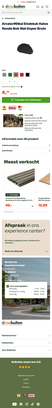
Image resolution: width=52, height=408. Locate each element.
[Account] (42, 6)
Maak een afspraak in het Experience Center (33, 124)
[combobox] (26, 12)
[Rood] (21, 74)
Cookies (26, 379)
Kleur (4, 70)
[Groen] (10, 74)
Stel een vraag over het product (36, 120)
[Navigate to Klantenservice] (37, 6)
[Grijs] (4, 74)
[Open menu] (3, 6)
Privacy (26, 383)
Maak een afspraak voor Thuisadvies (33, 129)
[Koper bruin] (16, 74)
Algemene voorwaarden (26, 375)
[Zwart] (27, 74)
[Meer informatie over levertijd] (21, 87)
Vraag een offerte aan (32, 118)
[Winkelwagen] (47, 6)
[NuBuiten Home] (15, 6)
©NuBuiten (26, 387)
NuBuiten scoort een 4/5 (26, 362)
